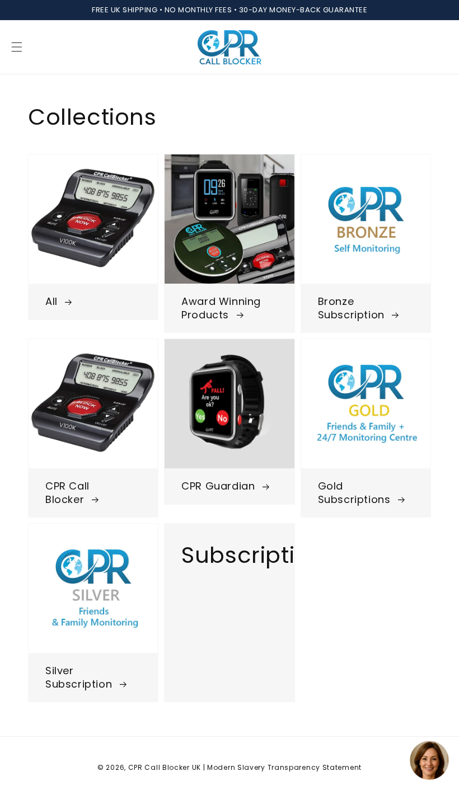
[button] (16, 47)
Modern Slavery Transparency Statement (284, 767)
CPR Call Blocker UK (164, 767)
